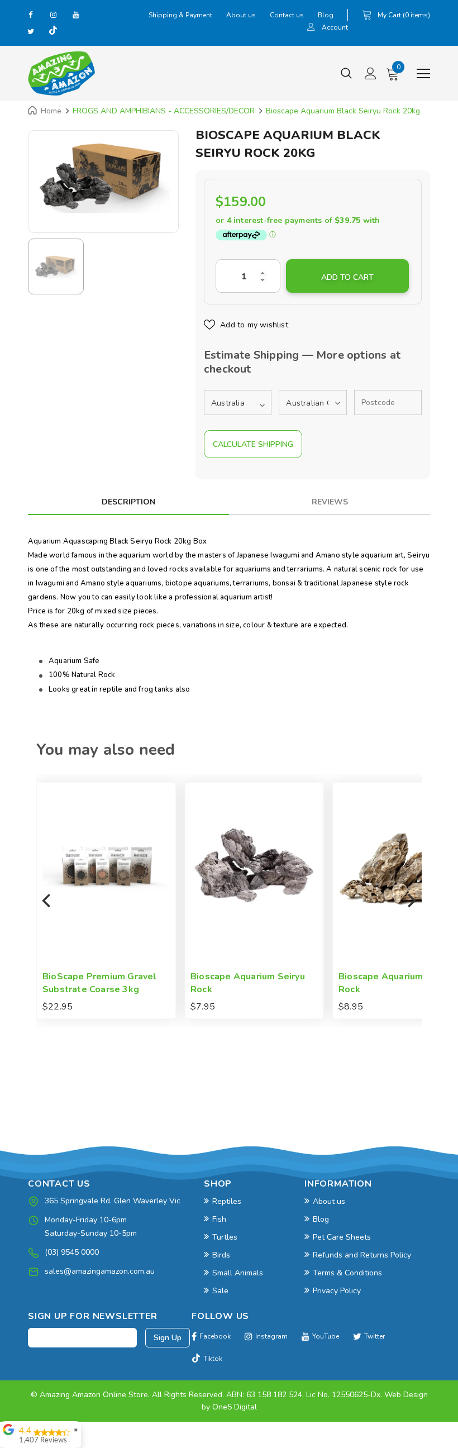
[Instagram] (53, 14)
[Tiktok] (53, 31)
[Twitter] (30, 31)
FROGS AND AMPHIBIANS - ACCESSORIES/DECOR (164, 111)
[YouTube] (75, 14)
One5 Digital (234, 1407)
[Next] (410, 900)
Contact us (287, 15)
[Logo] (61, 73)
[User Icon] (311, 28)
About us (241, 15)
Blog (325, 15)
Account (335, 27)
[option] (103, 176)
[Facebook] (30, 14)
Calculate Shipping (253, 444)
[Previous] (47, 900)
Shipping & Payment (180, 15)
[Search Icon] (346, 73)
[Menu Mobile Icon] (423, 73)
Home (51, 111)
